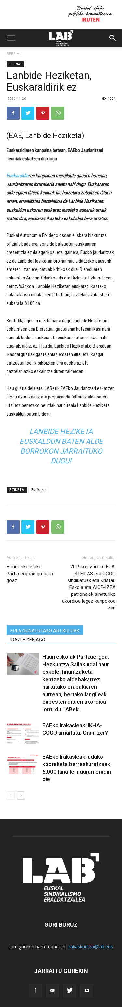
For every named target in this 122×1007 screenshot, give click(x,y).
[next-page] (21, 795)
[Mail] (52, 990)
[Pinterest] (42, 113)
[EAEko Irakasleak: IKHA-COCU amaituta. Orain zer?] (23, 733)
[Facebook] (13, 113)
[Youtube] (86, 990)
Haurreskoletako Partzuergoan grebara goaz (30, 573)
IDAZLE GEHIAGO (27, 639)
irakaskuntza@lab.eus (90, 946)
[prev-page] (11, 795)
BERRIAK (14, 53)
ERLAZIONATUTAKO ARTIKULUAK (44, 630)
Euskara (38, 489)
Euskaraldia (17, 176)
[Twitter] (27, 113)
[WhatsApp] (57, 113)
